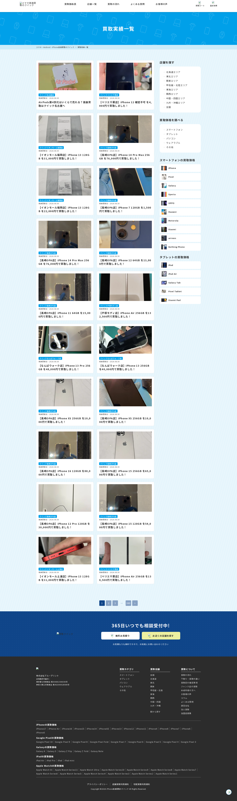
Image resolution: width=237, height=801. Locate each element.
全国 (168, 107)
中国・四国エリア (175, 98)
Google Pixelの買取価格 (50, 737)
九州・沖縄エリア (175, 102)
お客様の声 (161, 4)
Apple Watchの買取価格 (50, 765)
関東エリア (172, 80)
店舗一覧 (92, 4)
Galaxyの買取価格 (46, 747)
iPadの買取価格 (45, 756)
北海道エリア (173, 72)
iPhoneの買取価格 (46, 724)
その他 (169, 147)
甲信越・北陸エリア (177, 85)
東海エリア (172, 89)
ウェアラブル (173, 142)
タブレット (172, 134)
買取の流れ (113, 4)
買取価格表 (70, 4)
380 (128, 603)
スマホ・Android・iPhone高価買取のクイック (55, 47)
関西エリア (172, 94)
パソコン (171, 138)
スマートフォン (174, 129)
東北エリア (172, 76)
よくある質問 (138, 4)
